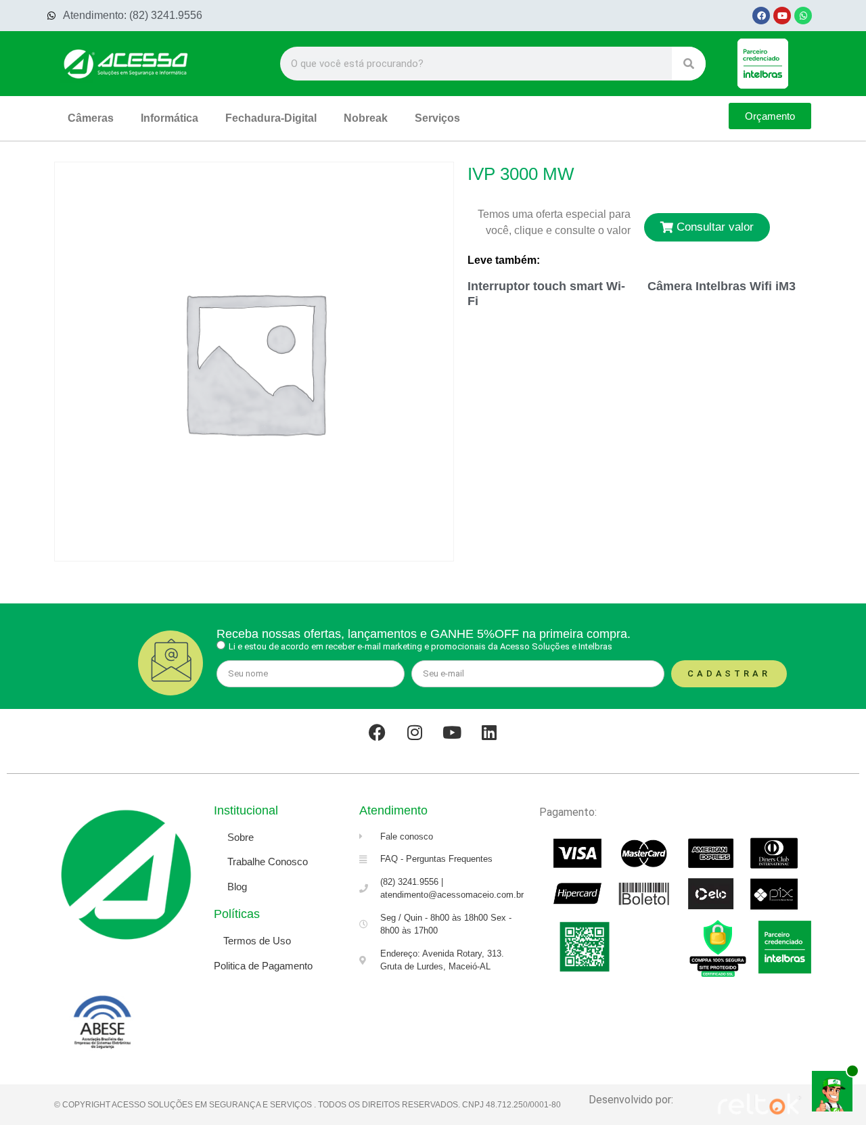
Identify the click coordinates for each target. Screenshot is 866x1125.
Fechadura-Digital (271, 118)
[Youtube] (782, 15)
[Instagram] (415, 733)
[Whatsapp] (803, 15)
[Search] (689, 64)
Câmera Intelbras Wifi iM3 (721, 286)
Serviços (437, 118)
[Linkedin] (489, 733)
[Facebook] (761, 15)
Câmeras (91, 118)
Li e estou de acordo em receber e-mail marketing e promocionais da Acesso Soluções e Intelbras (420, 646)
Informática (169, 118)
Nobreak (366, 118)
